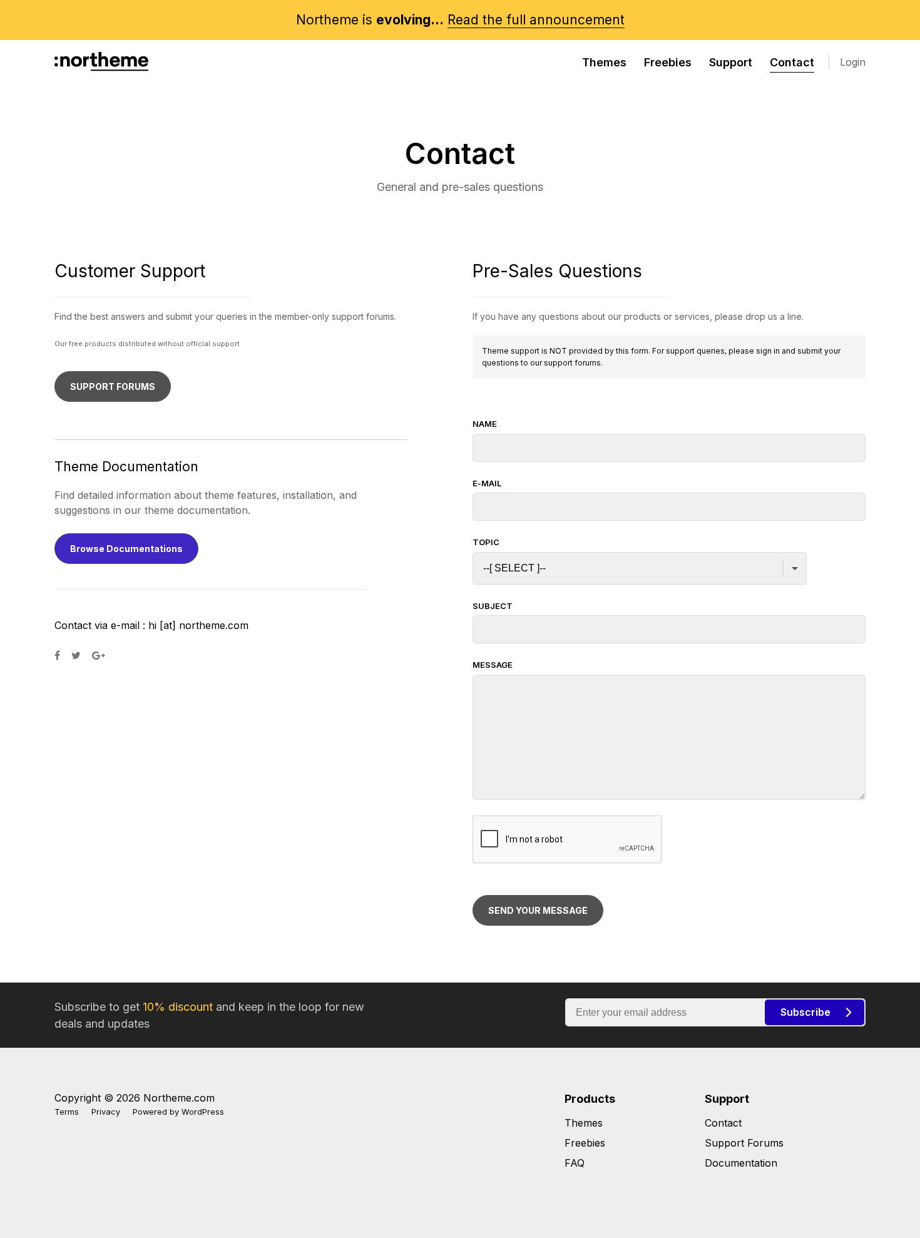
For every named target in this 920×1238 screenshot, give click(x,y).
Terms (66, 1112)
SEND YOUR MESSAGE (538, 910)
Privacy (105, 1112)
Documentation (741, 1163)
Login (853, 62)
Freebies (668, 62)
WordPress (202, 1112)
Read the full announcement (536, 20)
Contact (792, 62)
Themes (604, 62)
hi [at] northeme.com (198, 625)
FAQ (575, 1163)
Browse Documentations (126, 548)
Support (730, 62)
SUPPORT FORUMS (112, 386)
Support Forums (744, 1143)
